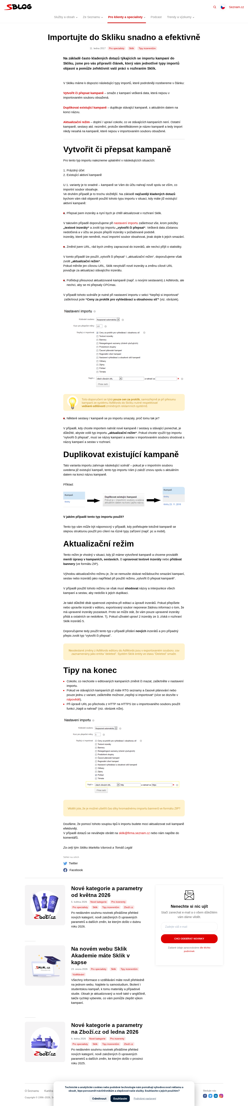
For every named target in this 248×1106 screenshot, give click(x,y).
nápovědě (73, 699)
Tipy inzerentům (147, 48)
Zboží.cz (128, 907)
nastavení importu (126, 223)
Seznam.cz (236, 7)
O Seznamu (32, 1090)
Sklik (131, 48)
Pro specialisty (116, 48)
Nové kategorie (98, 901)
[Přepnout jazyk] (223, 7)
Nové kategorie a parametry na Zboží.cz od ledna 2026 (107, 1028)
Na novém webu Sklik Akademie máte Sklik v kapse (100, 955)
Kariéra (48, 1090)
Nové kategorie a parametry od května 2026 (107, 891)
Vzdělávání (78, 974)
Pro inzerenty (118, 901)
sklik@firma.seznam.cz (134, 833)
